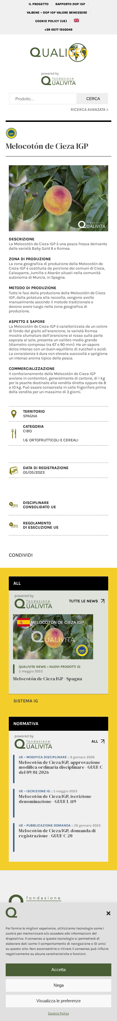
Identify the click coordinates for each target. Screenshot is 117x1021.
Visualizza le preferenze (58, 1000)
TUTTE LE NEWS (83, 601)
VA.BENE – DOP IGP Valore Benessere (57, 12)
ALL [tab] (17, 583)
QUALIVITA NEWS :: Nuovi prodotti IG (49, 667)
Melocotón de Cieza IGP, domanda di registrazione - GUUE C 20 (57, 833)
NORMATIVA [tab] (25, 723)
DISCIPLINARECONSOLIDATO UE (39, 504)
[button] (108, 913)
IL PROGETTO (39, 4)
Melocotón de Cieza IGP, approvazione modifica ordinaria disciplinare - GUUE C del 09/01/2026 (61, 767)
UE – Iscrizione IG (34, 791)
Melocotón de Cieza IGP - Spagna (47, 678)
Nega (59, 985)
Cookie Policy (58, 1013)
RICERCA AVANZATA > (89, 109)
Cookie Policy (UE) (51, 21)
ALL (94, 741)
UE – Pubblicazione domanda (45, 825)
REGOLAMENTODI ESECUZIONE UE (40, 525)
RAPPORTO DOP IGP (70, 4)
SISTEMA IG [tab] (25, 701)
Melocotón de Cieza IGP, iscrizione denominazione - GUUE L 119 (55, 798)
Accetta (58, 969)
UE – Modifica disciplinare (43, 757)
